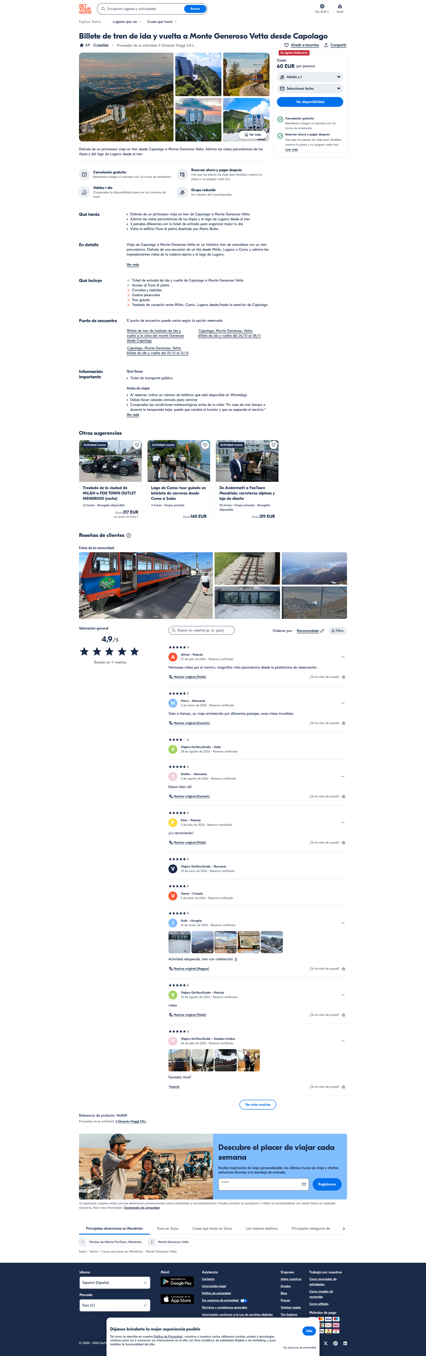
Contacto (208, 1279)
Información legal (214, 1286)
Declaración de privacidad (142, 1208)
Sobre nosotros (291, 1279)
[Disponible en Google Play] (177, 1282)
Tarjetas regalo (291, 1307)
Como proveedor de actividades (323, 1281)
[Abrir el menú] (343, 657)
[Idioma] (322, 6)
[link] (110, 481)
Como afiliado (319, 1304)
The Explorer (289, 1314)
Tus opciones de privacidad (220, 1300)
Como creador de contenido (321, 1294)
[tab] (114, 1229)
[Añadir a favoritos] (137, 445)
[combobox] (141, 9)
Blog (284, 1293)
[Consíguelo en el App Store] (177, 1300)
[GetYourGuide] (85, 9)
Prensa (285, 1300)
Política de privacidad (216, 1293)
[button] (93, 45)
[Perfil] (339, 6)
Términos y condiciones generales (224, 1307)
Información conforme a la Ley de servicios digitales (237, 1314)
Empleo (286, 1286)
